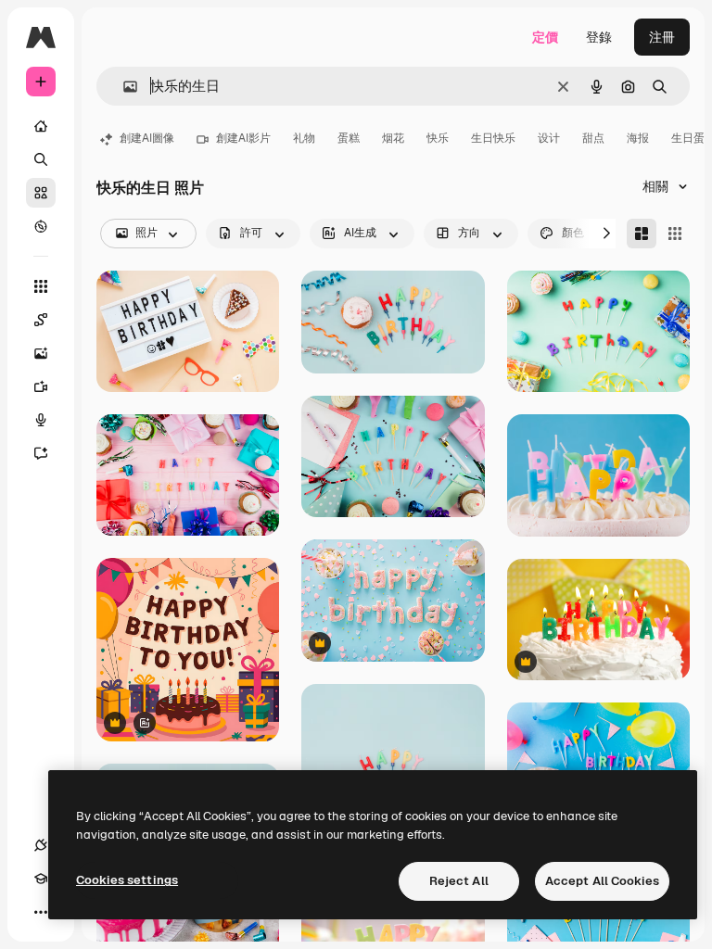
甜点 (593, 138)
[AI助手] (41, 453)
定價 (545, 37)
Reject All (459, 881)
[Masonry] (641, 233)
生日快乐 (493, 138)
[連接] (41, 845)
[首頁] (41, 126)
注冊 (662, 37)
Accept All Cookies (602, 881)
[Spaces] (41, 320)
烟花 (393, 138)
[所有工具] (41, 286)
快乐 (437, 138)
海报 (638, 138)
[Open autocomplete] (122, 87)
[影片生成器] (41, 386)
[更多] (41, 912)
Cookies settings (127, 880)
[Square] (675, 233)
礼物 (304, 138)
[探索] (41, 226)
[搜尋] (41, 159)
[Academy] (41, 878)
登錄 (599, 37)
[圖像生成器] (41, 353)
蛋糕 (348, 138)
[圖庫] (41, 193)
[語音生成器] (41, 420)
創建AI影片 (243, 138)
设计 (549, 138)
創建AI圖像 (147, 138)
